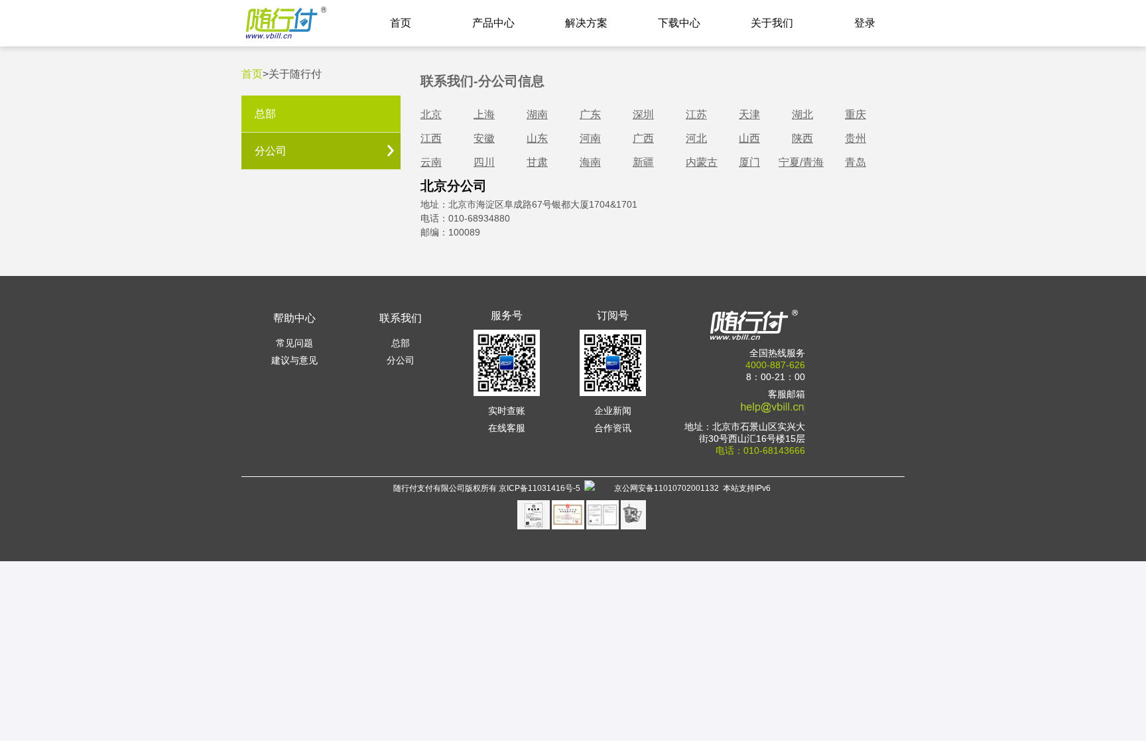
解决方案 (586, 23)
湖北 (802, 114)
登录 (864, 23)
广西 (643, 138)
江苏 (696, 114)
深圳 (643, 114)
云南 (431, 162)
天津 (749, 114)
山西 (749, 138)
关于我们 (772, 23)
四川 (484, 162)
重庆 (855, 114)
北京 (431, 114)
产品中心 (493, 23)
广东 (590, 114)
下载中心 (679, 23)
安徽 (484, 138)
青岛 (855, 162)
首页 (400, 23)
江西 (431, 138)
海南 (590, 162)
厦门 (749, 162)
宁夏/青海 (801, 162)
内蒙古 (702, 162)
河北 (696, 138)
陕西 (802, 138)
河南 (590, 138)
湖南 (537, 114)
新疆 (643, 162)
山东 (537, 138)
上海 (484, 114)
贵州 (855, 138)
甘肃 (537, 162)
